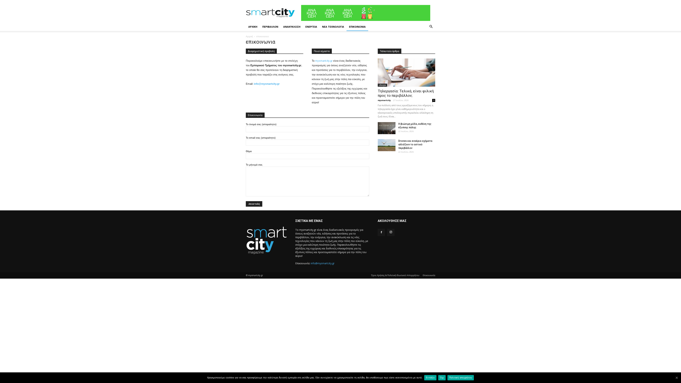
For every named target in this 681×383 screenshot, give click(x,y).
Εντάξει (430, 377)
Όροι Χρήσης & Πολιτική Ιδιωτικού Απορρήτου (395, 275)
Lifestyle (382, 85)
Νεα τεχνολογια (333, 26)
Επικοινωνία (429, 275)
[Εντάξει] (676, 377)
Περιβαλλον (270, 26)
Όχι (442, 377)
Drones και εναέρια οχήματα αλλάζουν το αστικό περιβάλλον (415, 144)
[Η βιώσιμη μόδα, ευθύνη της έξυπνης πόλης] (386, 128)
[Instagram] (390, 232)
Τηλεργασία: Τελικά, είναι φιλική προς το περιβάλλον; (406, 93)
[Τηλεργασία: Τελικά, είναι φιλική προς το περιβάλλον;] (406, 72)
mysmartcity (384, 100)
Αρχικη (252, 26)
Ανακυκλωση (291, 26)
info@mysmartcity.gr (322, 263)
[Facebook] (381, 232)
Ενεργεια (311, 26)
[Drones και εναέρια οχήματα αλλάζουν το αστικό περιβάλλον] (386, 145)
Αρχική (249, 36)
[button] (431, 27)
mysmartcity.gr (324, 60)
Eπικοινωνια (357, 26)
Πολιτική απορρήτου (460, 377)
